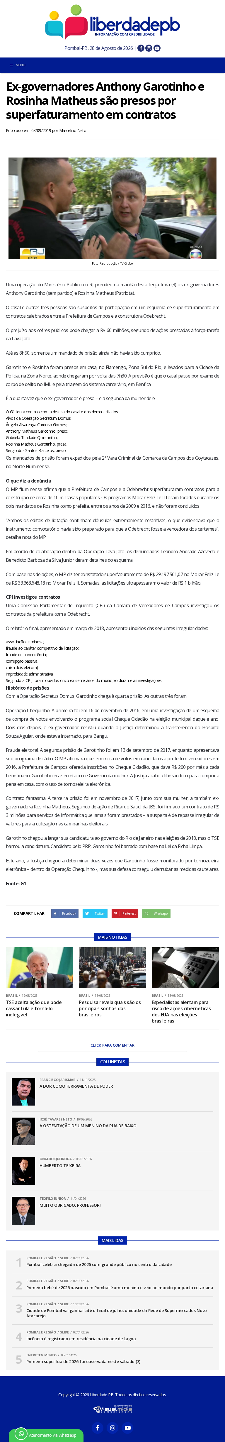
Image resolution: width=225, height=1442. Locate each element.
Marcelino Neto (72, 130)
